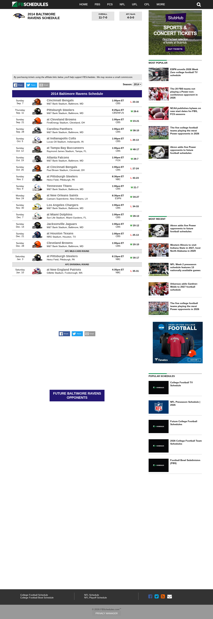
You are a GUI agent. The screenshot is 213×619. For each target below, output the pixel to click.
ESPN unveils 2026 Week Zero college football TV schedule (184, 72)
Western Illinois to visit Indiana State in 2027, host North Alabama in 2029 (185, 248)
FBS (97, 4)
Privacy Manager (107, 613)
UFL (134, 4)
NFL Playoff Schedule (95, 597)
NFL (122, 4)
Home (83, 4)
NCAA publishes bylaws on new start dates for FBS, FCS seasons (185, 111)
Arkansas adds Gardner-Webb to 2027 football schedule (184, 286)
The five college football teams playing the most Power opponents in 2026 (184, 130)
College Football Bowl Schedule (37, 597)
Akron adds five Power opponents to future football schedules (183, 150)
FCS (110, 4)
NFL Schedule (91, 595)
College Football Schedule (34, 595)
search (199, 4)
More (161, 4)
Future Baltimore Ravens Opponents (77, 395)
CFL (147, 4)
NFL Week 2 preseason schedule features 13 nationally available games (185, 267)
